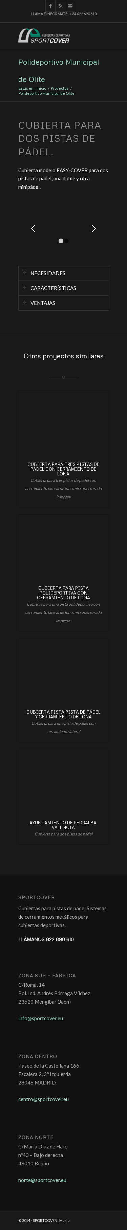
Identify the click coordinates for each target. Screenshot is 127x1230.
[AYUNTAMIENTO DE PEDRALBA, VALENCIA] (63, 781)
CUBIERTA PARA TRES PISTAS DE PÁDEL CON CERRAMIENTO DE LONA (63, 469)
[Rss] (60, 6)
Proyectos (59, 88)
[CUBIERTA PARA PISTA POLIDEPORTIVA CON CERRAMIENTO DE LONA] (63, 547)
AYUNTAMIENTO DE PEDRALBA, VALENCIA (63, 825)
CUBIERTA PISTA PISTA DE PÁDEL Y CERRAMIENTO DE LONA (63, 714)
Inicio (41, 88)
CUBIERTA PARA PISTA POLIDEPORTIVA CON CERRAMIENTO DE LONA (63, 593)
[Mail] (70, 6)
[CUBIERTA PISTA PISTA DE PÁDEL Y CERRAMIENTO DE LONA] (63, 671)
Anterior (33, 228)
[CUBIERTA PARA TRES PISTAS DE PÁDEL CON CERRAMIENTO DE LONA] (63, 423)
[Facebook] (50, 6)
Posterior (94, 228)
